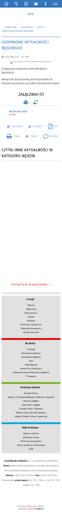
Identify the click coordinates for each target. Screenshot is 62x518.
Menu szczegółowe (45, 4)
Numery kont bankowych (31, 368)
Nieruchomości (31, 313)
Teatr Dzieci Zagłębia (31, 405)
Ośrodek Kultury (31, 393)
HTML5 (26, 497)
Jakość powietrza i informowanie (31, 445)
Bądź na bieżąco (30, 427)
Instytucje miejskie (30, 387)
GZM (31, 449)
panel (55, 4)
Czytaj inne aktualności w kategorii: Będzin (27, 153)
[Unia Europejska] (32, 13)
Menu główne (36, 4)
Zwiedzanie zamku (31, 437)
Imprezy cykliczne (31, 433)
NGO (31, 361)
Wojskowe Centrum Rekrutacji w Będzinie (31, 372)
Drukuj (11, 135)
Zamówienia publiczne (31, 353)
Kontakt (49, 135)
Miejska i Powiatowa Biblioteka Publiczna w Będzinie (31, 397)
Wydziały (31, 321)
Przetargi (31, 349)
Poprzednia (13, 125)
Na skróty (30, 343)
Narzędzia (26, 4)
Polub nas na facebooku (31, 441)
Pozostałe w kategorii (29, 284)
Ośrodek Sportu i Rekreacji (31, 409)
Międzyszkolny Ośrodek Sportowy (31, 413)
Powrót (30, 135)
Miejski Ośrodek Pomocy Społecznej (31, 416)
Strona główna (6, 4)
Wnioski (31, 305)
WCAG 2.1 (40, 497)
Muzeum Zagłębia (31, 401)
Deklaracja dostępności (31, 328)
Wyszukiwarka (16, 4)
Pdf (52, 125)
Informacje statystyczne (31, 324)
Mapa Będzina (31, 365)
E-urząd (30, 299)
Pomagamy (31, 376)
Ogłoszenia (31, 309)
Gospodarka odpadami (31, 357)
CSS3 (30, 497)
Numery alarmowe (31, 332)
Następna (34, 125)
